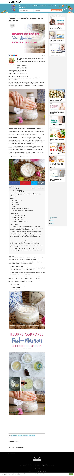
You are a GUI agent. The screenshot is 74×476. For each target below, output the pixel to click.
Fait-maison (20, 435)
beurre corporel (14, 435)
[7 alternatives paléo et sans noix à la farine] (57, 37)
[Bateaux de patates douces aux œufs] (57, 135)
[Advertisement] (37, 69)
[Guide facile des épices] (57, 149)
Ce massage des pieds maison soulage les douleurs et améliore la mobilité (57, 126)
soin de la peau (31, 435)
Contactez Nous (37, 468)
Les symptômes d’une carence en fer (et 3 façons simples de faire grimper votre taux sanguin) (57, 27)
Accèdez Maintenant (56, 10)
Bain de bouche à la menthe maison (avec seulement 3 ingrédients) (56, 179)
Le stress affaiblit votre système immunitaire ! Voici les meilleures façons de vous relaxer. (57, 54)
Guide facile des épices (55, 153)
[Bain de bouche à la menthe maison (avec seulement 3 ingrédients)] (57, 176)
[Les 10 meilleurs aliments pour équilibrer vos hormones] (57, 95)
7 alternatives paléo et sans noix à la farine (57, 41)
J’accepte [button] (70, 474)
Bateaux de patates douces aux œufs (57, 140)
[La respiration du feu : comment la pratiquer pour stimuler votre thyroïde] (57, 109)
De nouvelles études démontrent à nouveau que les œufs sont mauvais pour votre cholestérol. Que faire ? (57, 165)
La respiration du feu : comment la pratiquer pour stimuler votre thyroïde (57, 112)
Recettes (52, 220)
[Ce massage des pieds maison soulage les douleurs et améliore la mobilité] (57, 122)
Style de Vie (53, 221)
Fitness (52, 223)
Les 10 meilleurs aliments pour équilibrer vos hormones (56, 100)
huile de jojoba (25, 435)
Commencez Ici (53, 217)
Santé (51, 218)
